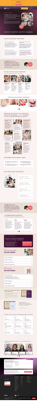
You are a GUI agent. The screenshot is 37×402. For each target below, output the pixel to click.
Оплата (21, 383)
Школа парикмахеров (16, 385)
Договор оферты (28, 380)
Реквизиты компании (29, 379)
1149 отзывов (9, 383)
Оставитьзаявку (30, 64)
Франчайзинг (22, 381)
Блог (21, 384)
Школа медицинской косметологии (16, 388)
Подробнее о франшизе (18, 4)
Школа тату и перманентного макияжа (16, 390)
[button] (17, 231)
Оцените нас (7, 384)
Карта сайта (22, 385)
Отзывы (21, 380)
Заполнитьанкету (30, 207)
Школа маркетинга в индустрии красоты (16, 386)
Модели (21, 379)
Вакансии (22, 382)
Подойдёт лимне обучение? (21, 26)
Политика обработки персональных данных (29, 381)
